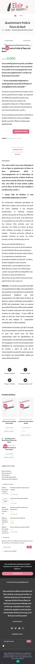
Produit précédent (9, 40)
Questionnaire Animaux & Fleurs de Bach (9, 448)
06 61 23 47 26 (17, 573)
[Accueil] (3, 30)
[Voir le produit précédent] (3, 40)
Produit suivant (26, 40)
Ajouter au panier (20, 131)
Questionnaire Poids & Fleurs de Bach (22, 30)
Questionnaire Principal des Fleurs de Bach (9, 422)
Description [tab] (17, 150)
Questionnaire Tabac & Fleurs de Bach (25, 422)
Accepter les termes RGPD (10, 551)
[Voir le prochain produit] (32, 40)
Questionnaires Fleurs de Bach (14, 138)
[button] (30, 45)
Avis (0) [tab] (17, 154)
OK (29, 547)
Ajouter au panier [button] (9, 431)
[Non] (33, 657)
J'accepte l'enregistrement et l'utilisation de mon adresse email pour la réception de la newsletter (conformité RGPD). (17, 650)
